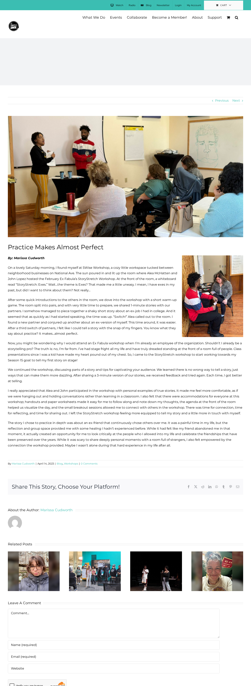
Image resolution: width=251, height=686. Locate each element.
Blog (60, 463)
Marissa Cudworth (23, 463)
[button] (236, 17)
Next (236, 100)
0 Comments (89, 463)
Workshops (71, 463)
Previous (222, 100)
